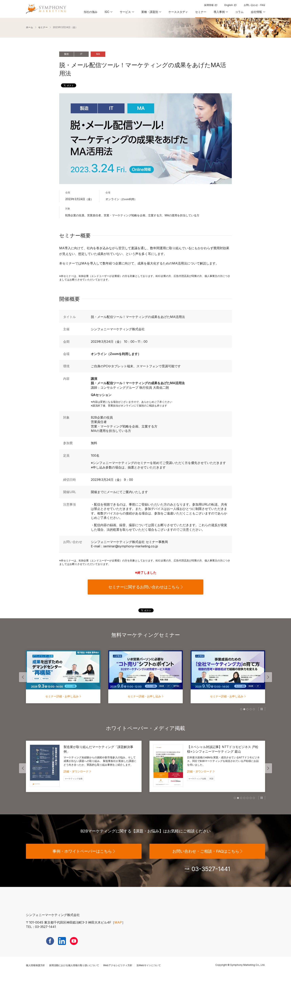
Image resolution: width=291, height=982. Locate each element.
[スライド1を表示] (241, 709)
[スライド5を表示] (254, 709)
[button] (108, 13)
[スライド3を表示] (247, 709)
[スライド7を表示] (254, 798)
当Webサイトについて (148, 965)
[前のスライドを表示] (23, 677)
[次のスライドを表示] (268, 677)
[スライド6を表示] (251, 798)
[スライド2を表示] (244, 709)
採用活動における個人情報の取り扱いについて (74, 965)
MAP (118, 922)
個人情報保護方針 (35, 965)
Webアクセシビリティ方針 (117, 965)
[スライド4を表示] (251, 709)
